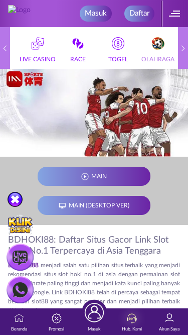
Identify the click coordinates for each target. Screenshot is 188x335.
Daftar (139, 13)
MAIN (99, 176)
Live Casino (38, 59)
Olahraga (157, 59)
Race (78, 59)
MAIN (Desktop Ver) (99, 205)
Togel (118, 59)
